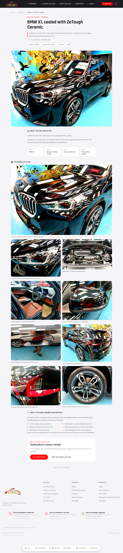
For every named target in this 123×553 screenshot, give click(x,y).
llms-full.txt (20, 535)
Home (12, 12)
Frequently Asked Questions (109, 497)
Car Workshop (48, 501)
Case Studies (104, 490)
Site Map (75, 501)
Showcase (20, 12)
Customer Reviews (79, 490)
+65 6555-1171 (98, 518)
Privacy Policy (19, 533)
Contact (75, 494)
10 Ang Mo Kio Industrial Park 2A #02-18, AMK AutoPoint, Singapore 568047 (98, 515)
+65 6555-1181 (26, 518)
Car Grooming (48, 487)
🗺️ (81, 548)
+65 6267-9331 (62, 518)
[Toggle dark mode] (116, 4)
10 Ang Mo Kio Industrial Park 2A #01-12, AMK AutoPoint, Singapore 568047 (25, 515)
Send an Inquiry (77, 497)
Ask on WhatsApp (39, 457)
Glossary (102, 501)
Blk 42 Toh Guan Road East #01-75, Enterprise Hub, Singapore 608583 (63, 515)
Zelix (118, 533)
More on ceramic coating (61, 457)
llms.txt (12, 535)
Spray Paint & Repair (50, 494)
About (74, 487)
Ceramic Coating (49, 490)
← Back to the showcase (61, 467)
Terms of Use (7, 533)
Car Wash (46, 497)
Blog (100, 487)
